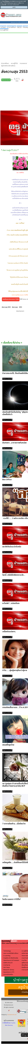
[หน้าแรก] (3, 27)
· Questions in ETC (8, 972)
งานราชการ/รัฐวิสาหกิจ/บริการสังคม (14, 64)
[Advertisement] (14, 921)
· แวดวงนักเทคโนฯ (8, 974)
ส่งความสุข (15, 307)
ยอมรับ (14, 7)
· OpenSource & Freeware (11, 960)
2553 (20, 307)
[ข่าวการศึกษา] (11, 27)
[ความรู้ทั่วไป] (4, 29)
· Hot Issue (6, 967)
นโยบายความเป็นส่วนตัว (13, 4)
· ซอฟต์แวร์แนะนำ (8, 963)
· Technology (7, 951)
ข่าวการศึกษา (5, 63)
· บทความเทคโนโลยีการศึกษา (10, 953)
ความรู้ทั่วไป (14, 63)
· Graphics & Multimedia (10, 958)
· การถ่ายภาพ (6, 965)
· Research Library (8, 970)
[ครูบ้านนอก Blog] (19, 27)
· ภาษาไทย (24, 960)
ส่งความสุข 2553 (6, 307)
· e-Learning (6, 956)
